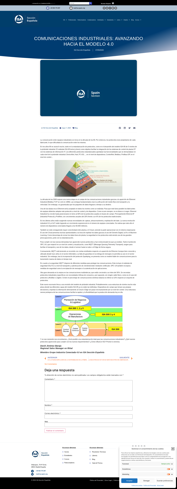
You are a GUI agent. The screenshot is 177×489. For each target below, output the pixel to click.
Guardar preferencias (165, 481)
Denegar (146, 481)
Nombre (48, 405)
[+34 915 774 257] (47, 8)
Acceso (137, 20)
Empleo (126, 20)
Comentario (50, 379)
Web (46, 421)
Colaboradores (91, 20)
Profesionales (72, 20)
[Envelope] (115, 8)
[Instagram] (110, 8)
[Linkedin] (104, 8)
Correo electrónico (53, 413)
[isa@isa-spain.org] (71, 8)
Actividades (100, 20)
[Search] (90, 3)
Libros (118, 20)
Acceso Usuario (106, 3)
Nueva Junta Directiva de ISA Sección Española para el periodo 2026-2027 (44, 3)
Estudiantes (110, 20)
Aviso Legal (160, 485)
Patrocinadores (82, 20)
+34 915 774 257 (55, 8)
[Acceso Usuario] (113, 3)
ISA (64, 20)
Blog (132, 20)
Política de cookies (137, 485)
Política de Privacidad (150, 485)
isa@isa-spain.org (79, 8)
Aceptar (129, 481)
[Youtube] (113, 8)
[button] (173, 449)
